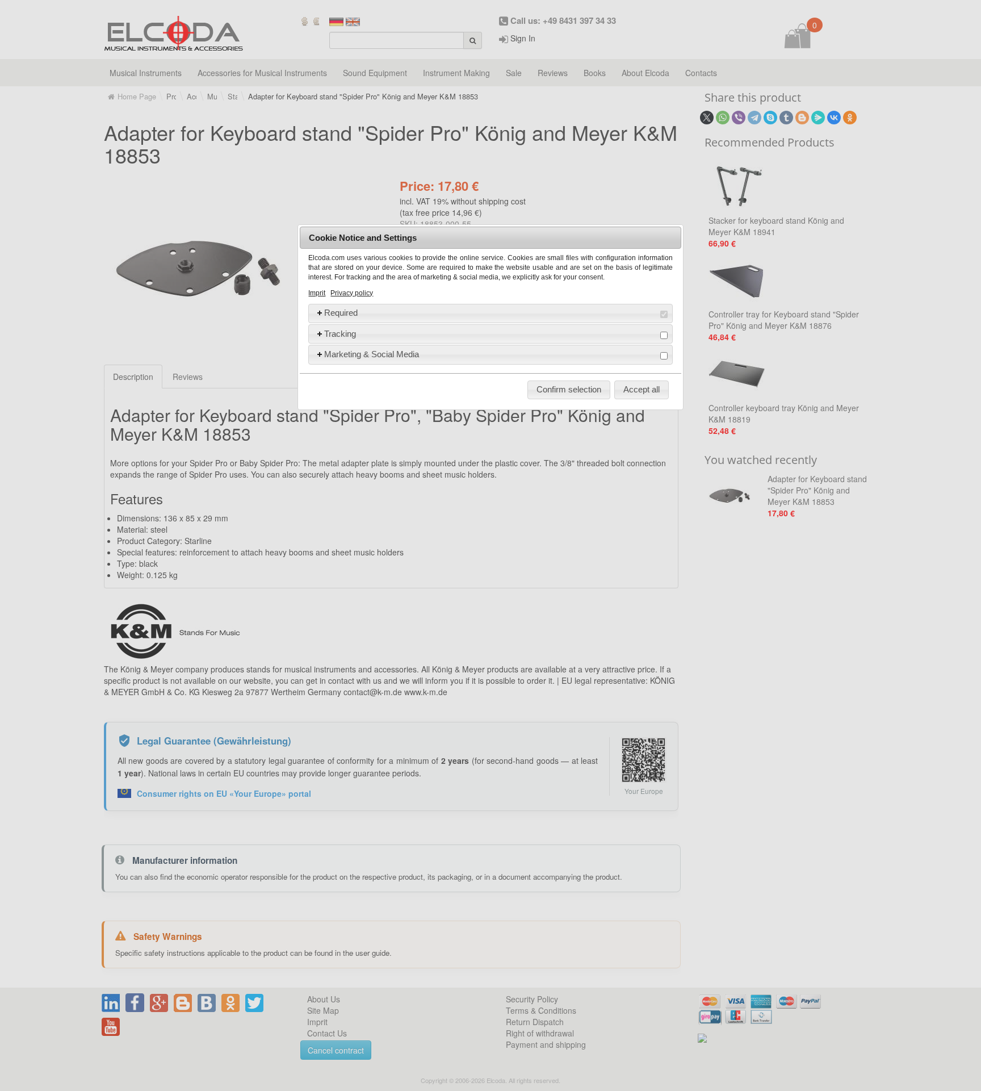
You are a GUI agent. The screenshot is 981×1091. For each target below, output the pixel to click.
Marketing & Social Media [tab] (371, 354)
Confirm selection (568, 389)
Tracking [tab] (340, 333)
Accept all (641, 389)
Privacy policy (351, 293)
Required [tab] (341, 312)
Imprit (316, 293)
